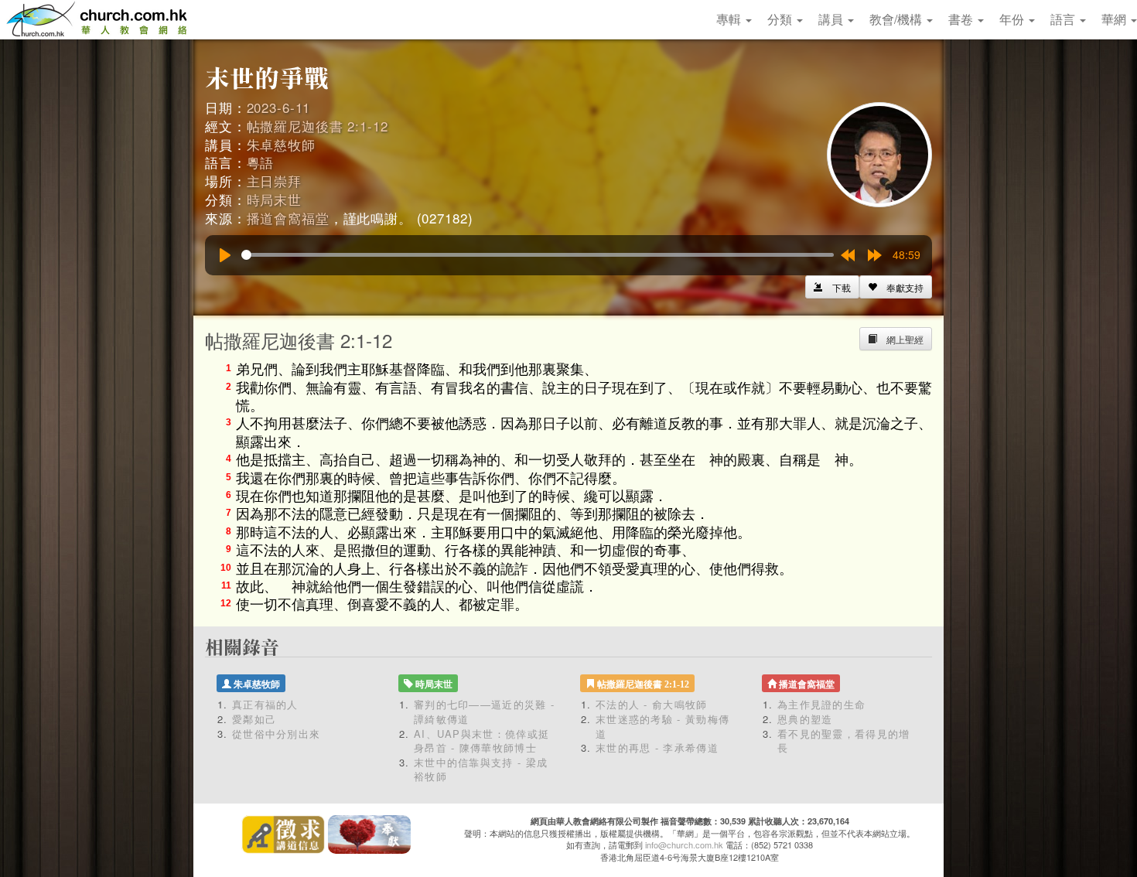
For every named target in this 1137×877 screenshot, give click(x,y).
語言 (1064, 19)
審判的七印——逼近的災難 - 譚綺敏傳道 (484, 711)
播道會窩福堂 (288, 217)
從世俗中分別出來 (276, 733)
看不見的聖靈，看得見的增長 (843, 741)
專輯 (730, 19)
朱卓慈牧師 (281, 144)
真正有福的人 (265, 704)
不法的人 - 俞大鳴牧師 (652, 704)
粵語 (261, 162)
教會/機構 (897, 19)
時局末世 (274, 199)
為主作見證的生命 (821, 704)
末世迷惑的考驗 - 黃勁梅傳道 (662, 726)
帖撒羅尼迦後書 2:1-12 (317, 125)
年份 (1013, 19)
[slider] (537, 254)
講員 (832, 19)
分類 (781, 19)
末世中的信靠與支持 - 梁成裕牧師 (481, 769)
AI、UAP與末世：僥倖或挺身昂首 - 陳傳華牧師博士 (481, 741)
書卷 (962, 19)
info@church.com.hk (684, 844)
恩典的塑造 (805, 718)
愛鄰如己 (254, 718)
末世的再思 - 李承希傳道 (657, 747)
